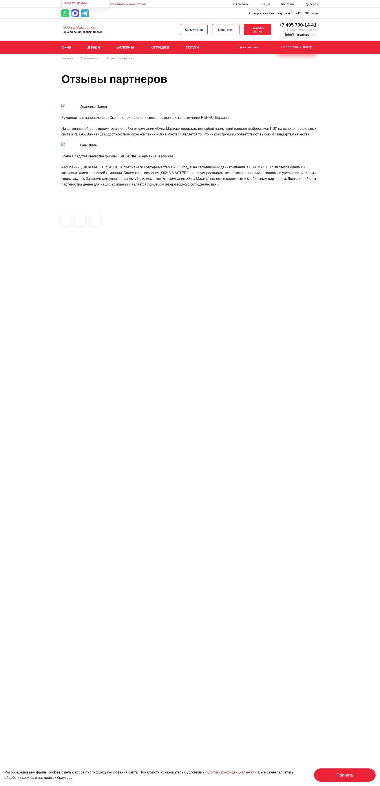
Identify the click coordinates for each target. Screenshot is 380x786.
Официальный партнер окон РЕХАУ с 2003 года (284, 13)
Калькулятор (194, 29)
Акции (265, 4)
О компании (241, 4)
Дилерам (312, 4)
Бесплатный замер (296, 47)
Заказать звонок (257, 29)
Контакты (287, 4)
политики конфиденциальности (230, 772)
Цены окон (226, 29)
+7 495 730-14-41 (297, 25)
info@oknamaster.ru (300, 35)
